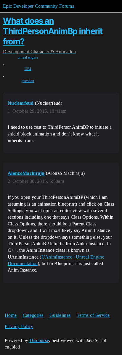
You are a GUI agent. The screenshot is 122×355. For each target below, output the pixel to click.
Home (11, 315)
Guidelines (59, 315)
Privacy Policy (19, 326)
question (28, 81)
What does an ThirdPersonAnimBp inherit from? (53, 31)
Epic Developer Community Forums (38, 6)
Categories (33, 315)
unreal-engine (28, 57)
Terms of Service (93, 315)
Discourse (39, 340)
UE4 (28, 69)
